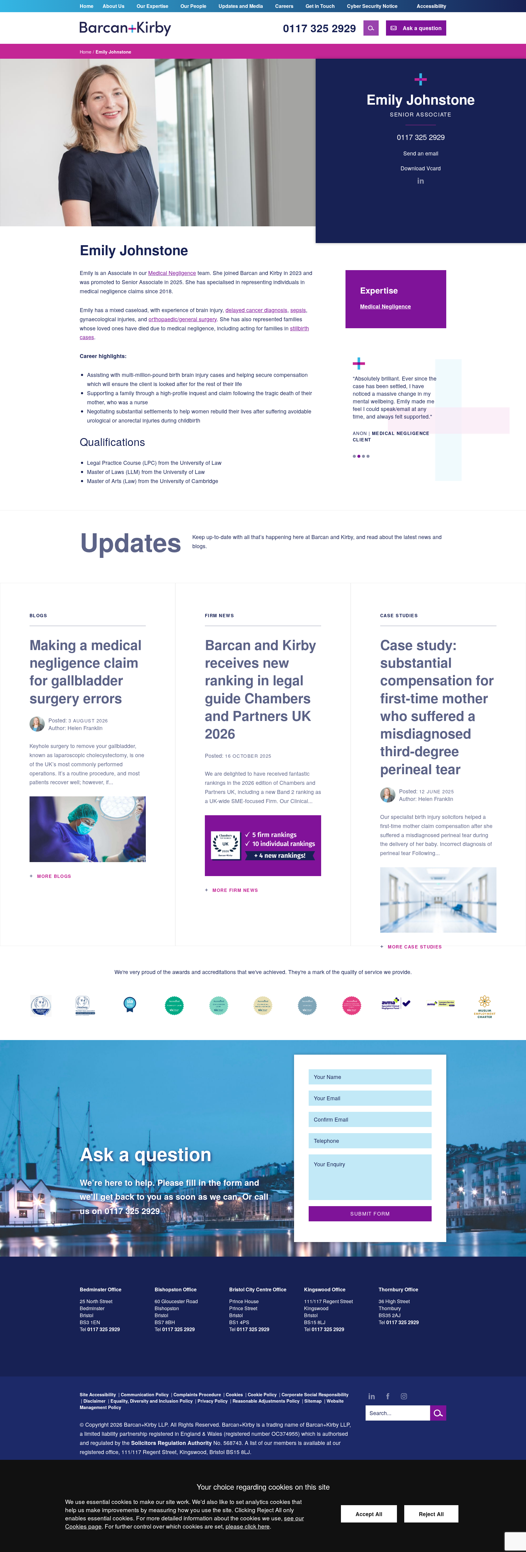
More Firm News (235, 890)
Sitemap (313, 1401)
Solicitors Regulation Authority (171, 1442)
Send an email (420, 153)
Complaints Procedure (197, 1394)
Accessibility (431, 5)
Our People (193, 5)
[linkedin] (421, 181)
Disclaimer (94, 1401)
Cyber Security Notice (372, 5)
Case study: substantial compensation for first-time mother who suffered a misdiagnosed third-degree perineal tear (437, 706)
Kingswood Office (324, 1289)
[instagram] (404, 1396)
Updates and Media (241, 5)
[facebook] (388, 1396)
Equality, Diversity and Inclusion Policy (151, 1401)
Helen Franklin (85, 728)
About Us (113, 5)
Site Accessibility (98, 1394)
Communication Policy (145, 1394)
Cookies (234, 1394)
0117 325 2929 (319, 28)
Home (86, 5)
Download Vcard (421, 168)
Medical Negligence (172, 273)
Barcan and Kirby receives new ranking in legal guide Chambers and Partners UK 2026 (260, 689)
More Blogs (54, 876)
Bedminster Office (100, 1289)
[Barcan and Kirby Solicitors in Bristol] (125, 28)
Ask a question (422, 28)
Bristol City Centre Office (257, 1289)
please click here (248, 1526)
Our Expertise (152, 5)
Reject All (431, 1514)
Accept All (369, 1514)
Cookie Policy (262, 1394)
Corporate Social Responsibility (315, 1394)
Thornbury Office (398, 1289)
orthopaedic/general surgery (183, 319)
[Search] (371, 28)
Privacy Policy (213, 1401)
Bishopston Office (176, 1289)
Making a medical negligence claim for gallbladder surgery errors (86, 671)
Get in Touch (320, 5)
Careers (284, 5)
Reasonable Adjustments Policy (266, 1401)
